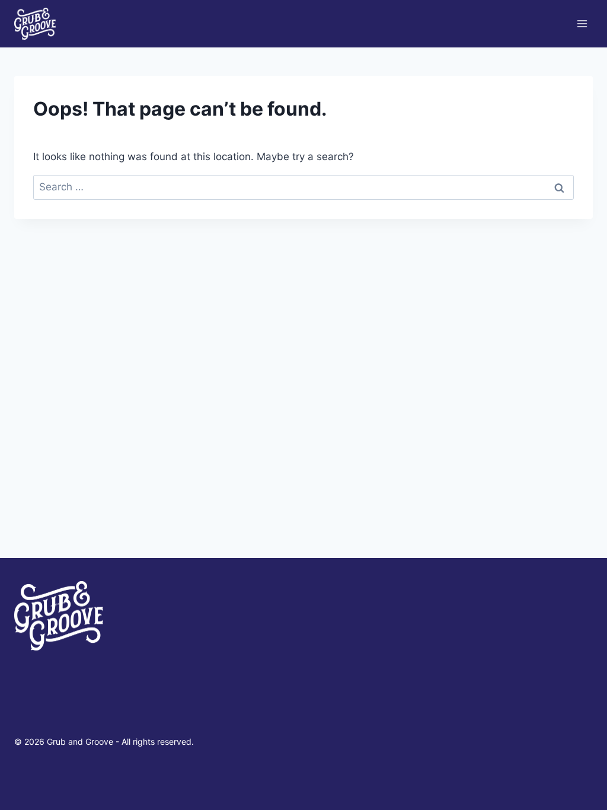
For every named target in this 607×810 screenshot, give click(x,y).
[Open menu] (582, 23)
